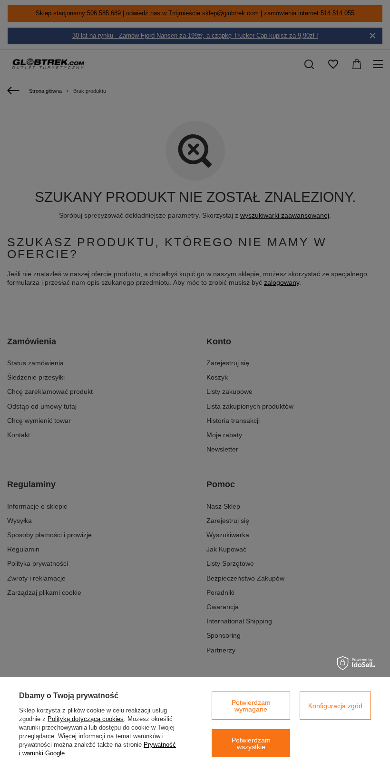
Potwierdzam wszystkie (251, 743)
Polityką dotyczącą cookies (86, 718)
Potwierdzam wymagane (251, 706)
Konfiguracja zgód (335, 706)
